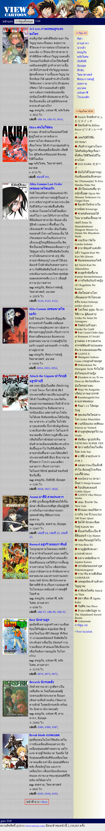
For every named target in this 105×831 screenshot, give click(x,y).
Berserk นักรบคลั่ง (41, 682)
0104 (47, 793)
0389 (40, 727)
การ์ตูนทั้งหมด (24, 21)
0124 (40, 300)
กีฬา (79, 38)
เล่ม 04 (42, 119)
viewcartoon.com (35, 825)
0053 (47, 368)
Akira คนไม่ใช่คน (41, 127)
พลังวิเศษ (82, 56)
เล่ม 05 (61, 611)
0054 (40, 368)
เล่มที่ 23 (54, 533)
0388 (47, 727)
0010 (60, 119)
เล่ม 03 (51, 119)
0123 (47, 300)
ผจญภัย (82, 52)
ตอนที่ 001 (43, 176)
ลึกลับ (80, 70)
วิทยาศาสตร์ (84, 74)
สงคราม (82, 83)
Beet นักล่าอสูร (39, 620)
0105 (40, 793)
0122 (54, 300)
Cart (37, 20)
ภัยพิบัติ (81, 61)
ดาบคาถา (83, 43)
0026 (54, 488)
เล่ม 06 (51, 611)
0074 (40, 673)
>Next (43, 801)
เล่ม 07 (42, 611)
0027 (47, 488)
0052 (54, 368)
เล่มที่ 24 (43, 533)
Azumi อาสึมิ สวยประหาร (46, 497)
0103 (54, 793)
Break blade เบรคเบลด (44, 735)
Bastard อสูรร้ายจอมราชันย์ (48, 544)
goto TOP (6, 821)
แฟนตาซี (82, 92)
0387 (54, 727)
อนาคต (81, 88)
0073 (47, 673)
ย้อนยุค (81, 65)
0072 (54, 673)
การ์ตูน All (81, 33)
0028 (40, 488)
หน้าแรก (8, 21)
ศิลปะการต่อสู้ (85, 79)
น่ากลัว (81, 47)
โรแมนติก (83, 97)
